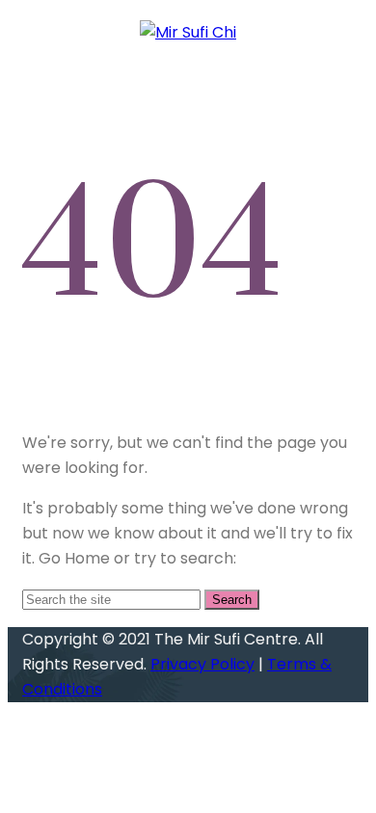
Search (232, 599)
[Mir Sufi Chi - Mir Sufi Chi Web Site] (188, 32)
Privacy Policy (202, 664)
